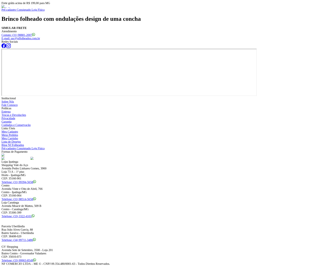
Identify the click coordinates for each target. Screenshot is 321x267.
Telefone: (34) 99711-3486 (17, 240)
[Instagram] (8, 47)
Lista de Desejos (11, 141)
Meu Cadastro (9, 131)
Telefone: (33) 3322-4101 (16, 216)
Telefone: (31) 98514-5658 (17, 199)
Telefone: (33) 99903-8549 (17, 260)
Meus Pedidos (9, 135)
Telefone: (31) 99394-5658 (17, 182)
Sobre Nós (7, 101)
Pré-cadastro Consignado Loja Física (23, 9)
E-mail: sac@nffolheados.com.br (20, 38)
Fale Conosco (9, 105)
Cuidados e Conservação (16, 125)
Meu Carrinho (9, 138)
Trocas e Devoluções (13, 115)
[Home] (5, 6)
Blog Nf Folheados (12, 145)
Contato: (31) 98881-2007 (16, 35)
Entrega (6, 111)
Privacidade (8, 118)
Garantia (6, 121)
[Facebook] (3, 47)
